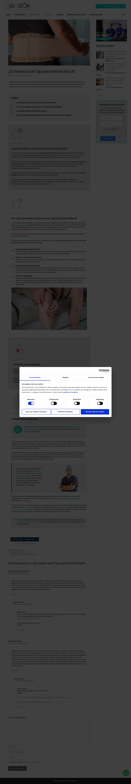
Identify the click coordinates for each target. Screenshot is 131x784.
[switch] (54, 403)
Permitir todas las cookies (95, 412)
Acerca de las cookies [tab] (96, 377)
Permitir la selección (65, 412)
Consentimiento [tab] (35, 377)
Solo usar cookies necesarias (36, 412)
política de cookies (71, 392)
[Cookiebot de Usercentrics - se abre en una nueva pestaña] (100, 370)
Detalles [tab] (65, 377)
